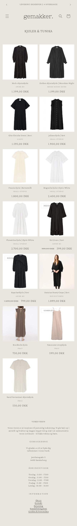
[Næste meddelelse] (70, 5)
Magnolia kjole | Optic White (57, 188)
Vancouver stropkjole (57, 345)
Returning (38, 506)
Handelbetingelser (38, 508)
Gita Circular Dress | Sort (20, 135)
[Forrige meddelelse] (7, 5)
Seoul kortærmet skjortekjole (20, 397)
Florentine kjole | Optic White (20, 240)
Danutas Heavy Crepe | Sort (56, 292)
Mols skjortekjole (20, 83)
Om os (39, 500)
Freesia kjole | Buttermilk (20, 188)
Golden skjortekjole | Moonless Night (57, 83)
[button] (7, 16)
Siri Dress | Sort (57, 240)
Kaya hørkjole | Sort (20, 292)
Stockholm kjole (20, 345)
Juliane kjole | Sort (57, 135)
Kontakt (38, 503)
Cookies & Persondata (38, 511)
